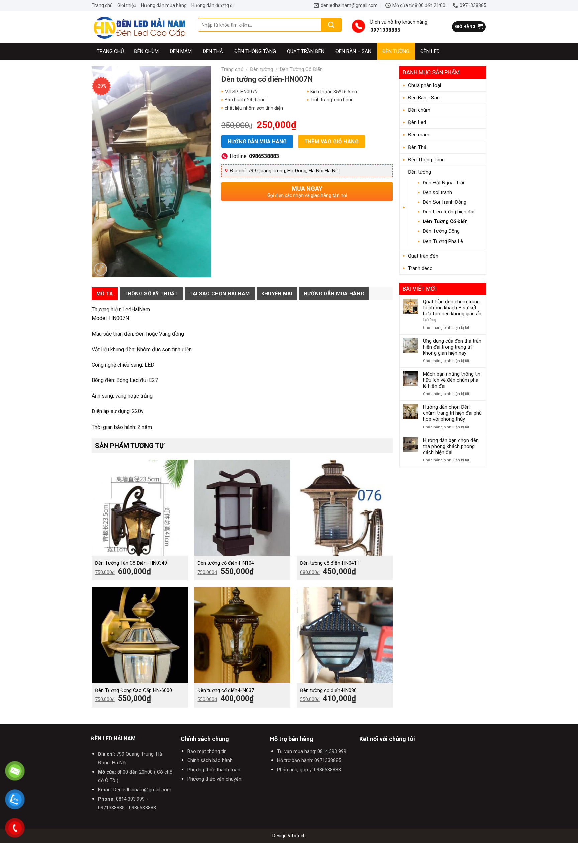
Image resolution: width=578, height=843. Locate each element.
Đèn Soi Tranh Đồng (444, 202)
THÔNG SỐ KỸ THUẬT (151, 294)
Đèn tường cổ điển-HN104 (225, 563)
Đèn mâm (181, 51)
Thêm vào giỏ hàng (331, 141)
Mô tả (104, 294)
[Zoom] (100, 269)
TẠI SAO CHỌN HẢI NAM (219, 294)
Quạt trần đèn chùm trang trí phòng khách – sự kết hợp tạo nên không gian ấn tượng (452, 311)
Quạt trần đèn (305, 51)
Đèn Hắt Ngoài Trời (443, 183)
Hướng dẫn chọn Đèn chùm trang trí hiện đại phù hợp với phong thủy (452, 413)
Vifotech (297, 835)
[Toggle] (480, 98)
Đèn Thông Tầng (255, 51)
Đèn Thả (213, 51)
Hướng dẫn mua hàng (164, 5)
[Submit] (331, 25)
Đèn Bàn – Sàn (353, 51)
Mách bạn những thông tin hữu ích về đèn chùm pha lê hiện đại (451, 380)
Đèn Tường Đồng (441, 231)
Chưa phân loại (424, 85)
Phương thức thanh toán (213, 770)
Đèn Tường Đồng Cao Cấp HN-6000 (133, 690)
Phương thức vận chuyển (214, 779)
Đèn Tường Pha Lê (443, 241)
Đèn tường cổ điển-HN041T (330, 563)
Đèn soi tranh (437, 192)
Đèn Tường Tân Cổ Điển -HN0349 (131, 563)
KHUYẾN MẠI (276, 294)
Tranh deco (420, 268)
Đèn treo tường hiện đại (448, 212)
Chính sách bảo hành (210, 760)
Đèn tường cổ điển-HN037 (225, 690)
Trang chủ (102, 5)
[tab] (105, 293)
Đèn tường (395, 51)
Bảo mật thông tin (207, 751)
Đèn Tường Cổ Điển (445, 221)
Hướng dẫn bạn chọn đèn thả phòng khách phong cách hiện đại (451, 446)
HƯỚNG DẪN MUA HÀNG (334, 294)
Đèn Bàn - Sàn (424, 98)
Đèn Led (430, 51)
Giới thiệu (126, 5)
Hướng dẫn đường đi (212, 5)
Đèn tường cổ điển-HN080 (328, 690)
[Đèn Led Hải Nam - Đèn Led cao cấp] (140, 26)
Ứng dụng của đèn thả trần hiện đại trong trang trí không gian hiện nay (452, 347)
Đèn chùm (146, 51)
